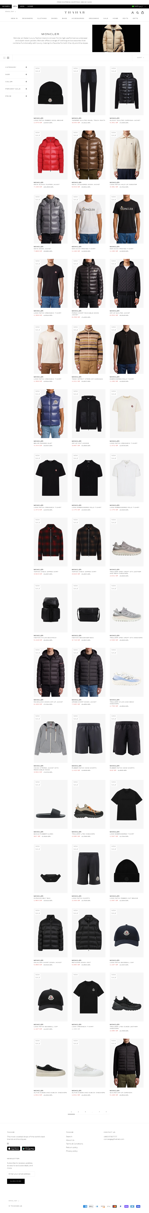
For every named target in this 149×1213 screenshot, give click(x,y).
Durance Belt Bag (42, 898)
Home (115, 18)
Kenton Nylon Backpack (45, 637)
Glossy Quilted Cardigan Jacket (125, 120)
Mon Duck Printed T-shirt (84, 248)
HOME (30, 6)
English (9, 11)
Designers (27, 18)
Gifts (135, 18)
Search (69, 1136)
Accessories (78, 18)
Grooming (94, 18)
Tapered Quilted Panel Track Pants (88, 120)
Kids (22, 6)
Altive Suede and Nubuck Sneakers (50, 1092)
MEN (15, 6)
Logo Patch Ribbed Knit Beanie (124, 898)
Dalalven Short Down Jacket (48, 962)
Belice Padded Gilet (43, 443)
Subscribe (15, 1181)
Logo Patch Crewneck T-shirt (47, 313)
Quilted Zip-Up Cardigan (121, 1092)
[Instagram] (8, 1143)
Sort (140, 57)
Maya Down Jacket (42, 248)
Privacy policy (72, 1151)
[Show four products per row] (8, 58)
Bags (64, 18)
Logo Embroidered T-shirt (122, 834)
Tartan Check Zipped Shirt (46, 571)
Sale (106, 18)
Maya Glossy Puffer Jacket (47, 184)
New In (14, 18)
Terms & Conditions (74, 1144)
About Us (70, 1140)
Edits (125, 18)
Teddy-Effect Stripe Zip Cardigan (87, 379)
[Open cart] (142, 12)
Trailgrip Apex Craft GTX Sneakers (126, 637)
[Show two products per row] (4, 58)
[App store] (13, 1148)
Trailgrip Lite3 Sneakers (83, 834)
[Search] (137, 12)
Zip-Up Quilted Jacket (120, 313)
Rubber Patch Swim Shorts (84, 768)
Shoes (54, 18)
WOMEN (6, 6)
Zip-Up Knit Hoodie (80, 443)
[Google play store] (28, 1148)
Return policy (72, 1147)
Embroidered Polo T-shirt (122, 379)
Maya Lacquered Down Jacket (86, 184)
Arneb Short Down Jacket (84, 702)
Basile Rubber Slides (43, 834)
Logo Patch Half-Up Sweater (123, 184)
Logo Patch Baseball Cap (122, 962)
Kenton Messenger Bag (83, 637)
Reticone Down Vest (81, 962)
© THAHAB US (15, 1206)
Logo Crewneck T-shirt (83, 1026)
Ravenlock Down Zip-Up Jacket (48, 702)
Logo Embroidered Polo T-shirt (86, 507)
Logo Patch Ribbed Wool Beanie (48, 120)
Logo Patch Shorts (81, 898)
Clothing (42, 18)
